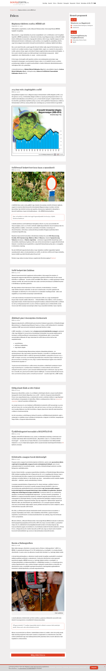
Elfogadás (93, 667)
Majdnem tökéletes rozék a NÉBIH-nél (28, 23)
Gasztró (50, 3)
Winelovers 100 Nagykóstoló (80, 23)
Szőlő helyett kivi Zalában (23, 270)
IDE (63, 443)
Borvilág (45, 3)
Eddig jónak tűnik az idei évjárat (26, 388)
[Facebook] (91, 3)
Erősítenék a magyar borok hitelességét (29, 457)
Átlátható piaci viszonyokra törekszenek (29, 318)
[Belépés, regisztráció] (88, 3)
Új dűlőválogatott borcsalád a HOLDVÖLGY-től (32, 431)
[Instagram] (93, 3)
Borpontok (72, 3)
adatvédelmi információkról (27, 668)
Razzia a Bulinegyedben (22, 543)
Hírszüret (60, 3)
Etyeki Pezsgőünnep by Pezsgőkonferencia (79, 37)
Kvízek (78, 3)
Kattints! (53, 258)
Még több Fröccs (38, 655)
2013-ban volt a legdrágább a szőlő (27, 89)
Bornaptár (66, 3)
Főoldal (12, 10)
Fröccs (54, 3)
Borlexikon (84, 3)
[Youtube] (95, 3)
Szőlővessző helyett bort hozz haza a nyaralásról (33, 167)
